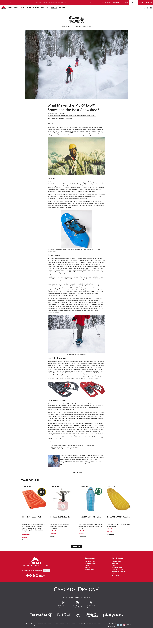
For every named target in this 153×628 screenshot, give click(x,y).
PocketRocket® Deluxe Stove (61, 517)
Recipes (84, 26)
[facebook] (30, 575)
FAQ (113, 573)
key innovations (53, 363)
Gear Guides (66, 26)
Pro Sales (87, 567)
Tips (89, 26)
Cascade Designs (90, 561)
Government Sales (90, 563)
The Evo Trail (52, 413)
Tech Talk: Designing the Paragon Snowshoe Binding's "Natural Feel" (73, 445)
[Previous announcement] (10, 2)
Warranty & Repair (117, 567)
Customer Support (117, 561)
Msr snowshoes (91, 115)
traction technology (58, 260)
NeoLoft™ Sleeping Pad (31, 517)
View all (76, 546)
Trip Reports (76, 26)
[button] (10, 8)
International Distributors (119, 571)
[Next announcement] (90, 2)
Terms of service (91, 623)
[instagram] (27, 575)
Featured (64, 115)
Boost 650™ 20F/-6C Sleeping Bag (89, 518)
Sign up (46, 570)
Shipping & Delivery (117, 569)
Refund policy (101, 623)
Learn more (63, 608)
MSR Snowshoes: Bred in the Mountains (64, 449)
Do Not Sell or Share (58, 623)
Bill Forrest (51, 182)
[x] (34, 575)
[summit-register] (42, 575)
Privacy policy (81, 623)
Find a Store (115, 575)
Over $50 (77, 608)
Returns (114, 565)
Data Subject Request (44, 623)
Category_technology (54, 115)
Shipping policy (111, 623)
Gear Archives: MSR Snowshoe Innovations (64, 447)
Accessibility (111, 626)
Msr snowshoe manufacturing (77, 115)
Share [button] (51, 123)
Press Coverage (89, 569)
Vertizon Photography (67, 457)
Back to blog (77, 472)
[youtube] (37, 575)
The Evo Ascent (52, 423)
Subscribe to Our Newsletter (33, 570)
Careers (87, 565)
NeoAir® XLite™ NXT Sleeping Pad (118, 518)
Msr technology (52, 118)
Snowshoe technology (65, 118)
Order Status (115, 563)
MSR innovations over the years (79, 133)
